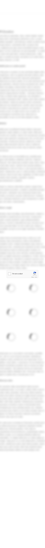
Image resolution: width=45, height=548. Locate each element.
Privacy (32, 277)
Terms (36, 277)
